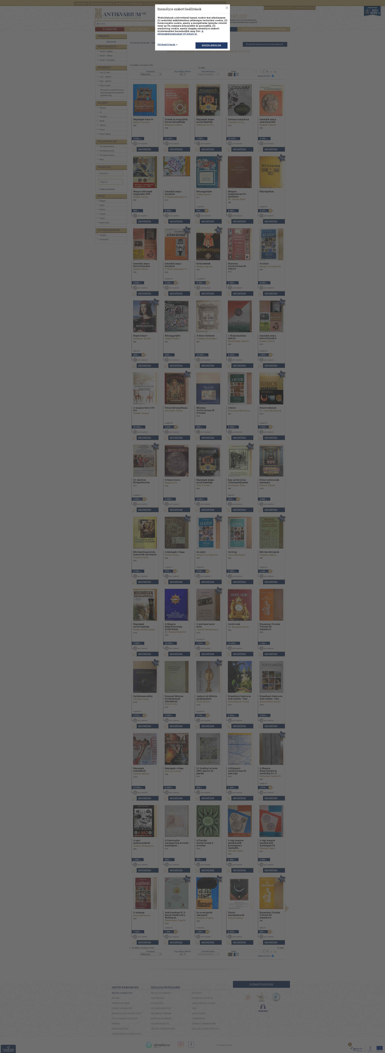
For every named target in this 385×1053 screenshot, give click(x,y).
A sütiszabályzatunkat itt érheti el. (180, 32)
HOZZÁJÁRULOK (211, 45)
